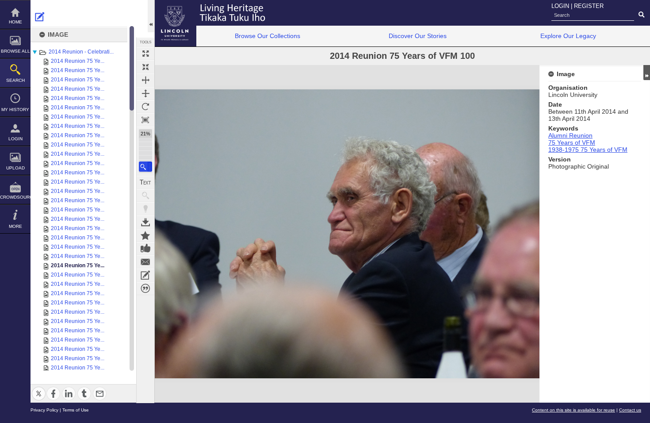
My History (15, 109)
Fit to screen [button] (145, 66)
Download (145, 222)
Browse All (15, 51)
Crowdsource (15, 197)
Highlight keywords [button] (145, 208)
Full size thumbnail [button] (145, 53)
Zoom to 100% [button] (145, 120)
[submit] (641, 15)
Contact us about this (145, 262)
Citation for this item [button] (145, 288)
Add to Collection (145, 235)
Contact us (630, 410)
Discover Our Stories (418, 35)
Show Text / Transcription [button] (145, 182)
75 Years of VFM (571, 142)
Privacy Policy (44, 410)
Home (15, 21)
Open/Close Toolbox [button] (151, 16)
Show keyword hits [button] (145, 195)
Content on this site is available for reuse (573, 410)
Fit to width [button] (145, 80)
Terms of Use (75, 410)
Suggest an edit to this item (40, 17)
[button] (145, 167)
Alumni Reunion (570, 135)
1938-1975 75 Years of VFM (587, 149)
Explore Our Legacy (568, 35)
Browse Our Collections (267, 35)
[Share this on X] (39, 388)
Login (15, 138)
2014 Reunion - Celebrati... (81, 52)
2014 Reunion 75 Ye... (77, 61)
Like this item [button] (145, 248)
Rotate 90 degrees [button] (145, 106)
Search (15, 80)
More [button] (15, 226)
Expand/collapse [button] (646, 72)
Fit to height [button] (145, 93)
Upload (15, 167)
